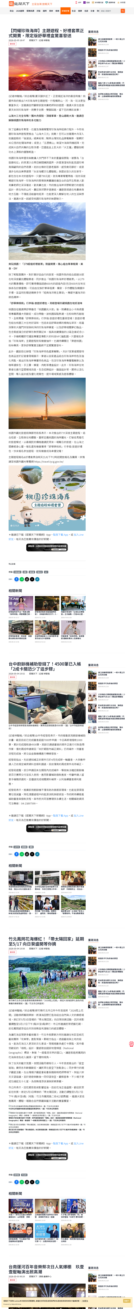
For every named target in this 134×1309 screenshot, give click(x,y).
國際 (45, 10)
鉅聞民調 (30, 10)
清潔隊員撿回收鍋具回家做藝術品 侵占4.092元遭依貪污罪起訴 (21, 889)
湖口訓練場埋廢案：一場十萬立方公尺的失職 (111, 40)
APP (79, 2)
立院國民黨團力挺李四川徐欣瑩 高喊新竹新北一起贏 (46, 1215)
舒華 (25, 572)
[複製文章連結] (37, 579)
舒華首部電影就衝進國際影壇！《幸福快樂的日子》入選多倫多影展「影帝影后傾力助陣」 (46, 615)
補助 (31, 847)
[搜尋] (123, 11)
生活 (74, 10)
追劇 (88, 2)
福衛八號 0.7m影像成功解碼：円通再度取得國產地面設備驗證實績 (111, 84)
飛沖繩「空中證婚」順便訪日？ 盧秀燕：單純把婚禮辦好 (46, 913)
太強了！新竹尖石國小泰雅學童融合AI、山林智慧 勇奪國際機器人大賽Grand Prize (20, 1216)
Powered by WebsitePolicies (12, 1304)
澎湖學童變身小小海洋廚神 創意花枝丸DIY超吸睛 (46, 637)
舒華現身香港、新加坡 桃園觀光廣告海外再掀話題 (20, 637)
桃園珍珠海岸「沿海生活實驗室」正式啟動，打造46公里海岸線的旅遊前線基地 (72, 614)
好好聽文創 (99, 2)
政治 (12, 10)
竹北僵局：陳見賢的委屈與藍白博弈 (72, 1240)
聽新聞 (12, 44)
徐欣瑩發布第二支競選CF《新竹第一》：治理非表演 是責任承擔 (47, 1241)
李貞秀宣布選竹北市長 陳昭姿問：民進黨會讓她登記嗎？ (110, 73)
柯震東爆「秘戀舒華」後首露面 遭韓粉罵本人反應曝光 (72, 637)
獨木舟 (39, 572)
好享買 (122, 2)
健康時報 (111, 2)
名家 (86, 10)
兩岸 (51, 10)
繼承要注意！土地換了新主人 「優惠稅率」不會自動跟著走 (73, 912)
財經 (99, 10)
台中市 (16, 847)
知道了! (126, 1301)
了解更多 (84, 1301)
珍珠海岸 (17, 572)
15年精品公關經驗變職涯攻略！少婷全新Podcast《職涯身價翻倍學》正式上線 (111, 63)
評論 (38, 10)
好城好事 (65, 10)
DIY (46, 572)
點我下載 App (60, 534)
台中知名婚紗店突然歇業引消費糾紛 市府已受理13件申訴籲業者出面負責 (46, 889)
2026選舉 (20, 10)
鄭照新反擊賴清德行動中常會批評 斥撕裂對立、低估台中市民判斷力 (72, 889)
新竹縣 (16, 1175)
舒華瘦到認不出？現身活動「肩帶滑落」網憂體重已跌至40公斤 (20, 614)
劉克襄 (32, 572)
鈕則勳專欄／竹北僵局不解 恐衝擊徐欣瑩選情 (20, 1240)
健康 (80, 10)
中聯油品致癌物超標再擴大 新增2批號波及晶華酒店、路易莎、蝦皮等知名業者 (21, 913)
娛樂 (57, 10)
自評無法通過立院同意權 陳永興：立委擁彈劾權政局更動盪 (110, 95)
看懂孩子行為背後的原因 (108, 50)
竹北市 (24, 1175)
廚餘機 (24, 847)
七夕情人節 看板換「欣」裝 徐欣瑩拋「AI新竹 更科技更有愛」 (73, 1216)
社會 (92, 10)
